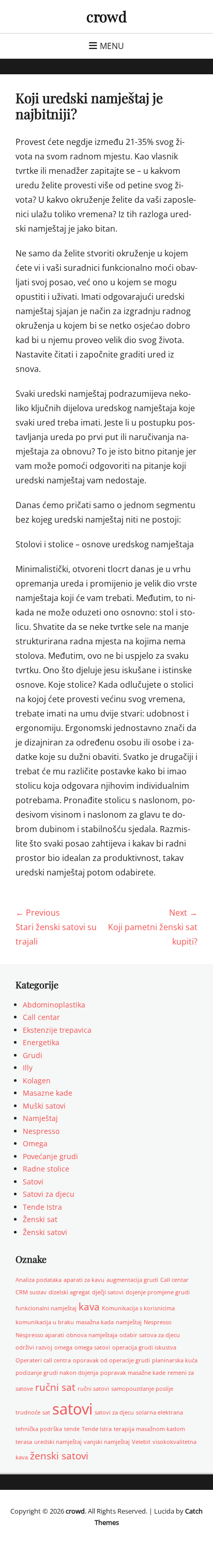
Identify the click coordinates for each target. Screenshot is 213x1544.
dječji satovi (108, 1292)
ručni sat (55, 1387)
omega (63, 1347)
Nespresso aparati (40, 1335)
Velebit (141, 1441)
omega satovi (92, 1347)
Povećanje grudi (50, 1156)
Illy (28, 1067)
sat (46, 1412)
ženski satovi (59, 1455)
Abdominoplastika (54, 1005)
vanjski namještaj (107, 1441)
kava (89, 1306)
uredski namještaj (58, 1441)
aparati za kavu (84, 1279)
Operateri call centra (43, 1360)
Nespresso (41, 1131)
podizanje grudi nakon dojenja (57, 1372)
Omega (35, 1143)
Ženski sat (40, 1219)
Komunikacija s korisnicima (138, 1308)
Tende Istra (42, 1207)
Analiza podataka (39, 1279)
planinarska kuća (174, 1360)
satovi (72, 1409)
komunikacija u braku (45, 1322)
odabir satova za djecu (149, 1335)
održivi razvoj (34, 1347)
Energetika (41, 1042)
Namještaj (40, 1118)
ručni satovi (93, 1388)
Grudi (32, 1055)
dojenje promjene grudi (158, 1292)
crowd (106, 16)
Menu (112, 46)
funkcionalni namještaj (46, 1308)
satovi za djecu (114, 1412)
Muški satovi (44, 1106)
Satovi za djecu (48, 1194)
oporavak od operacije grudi (111, 1360)
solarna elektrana (159, 1412)
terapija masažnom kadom (149, 1429)
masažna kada (95, 1322)
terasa (24, 1441)
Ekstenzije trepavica (57, 1030)
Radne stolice (46, 1169)
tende (72, 1429)
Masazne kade (47, 1093)
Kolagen (37, 1080)
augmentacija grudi (132, 1279)
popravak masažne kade (132, 1372)
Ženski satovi (45, 1232)
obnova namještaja (91, 1335)
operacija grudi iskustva (144, 1347)
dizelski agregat (69, 1292)
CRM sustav (31, 1292)
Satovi (33, 1182)
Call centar (41, 1017)
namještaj (129, 1322)
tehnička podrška (39, 1429)
